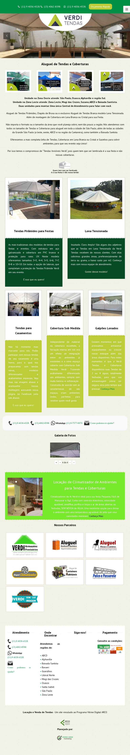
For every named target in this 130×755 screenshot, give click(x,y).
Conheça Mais (108, 388)
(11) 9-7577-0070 (74, 423)
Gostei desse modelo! (96, 271)
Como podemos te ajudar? (102, 423)
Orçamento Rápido (100, 6)
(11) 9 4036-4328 (30, 6)
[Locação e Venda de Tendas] (65, 22)
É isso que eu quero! (33, 279)
